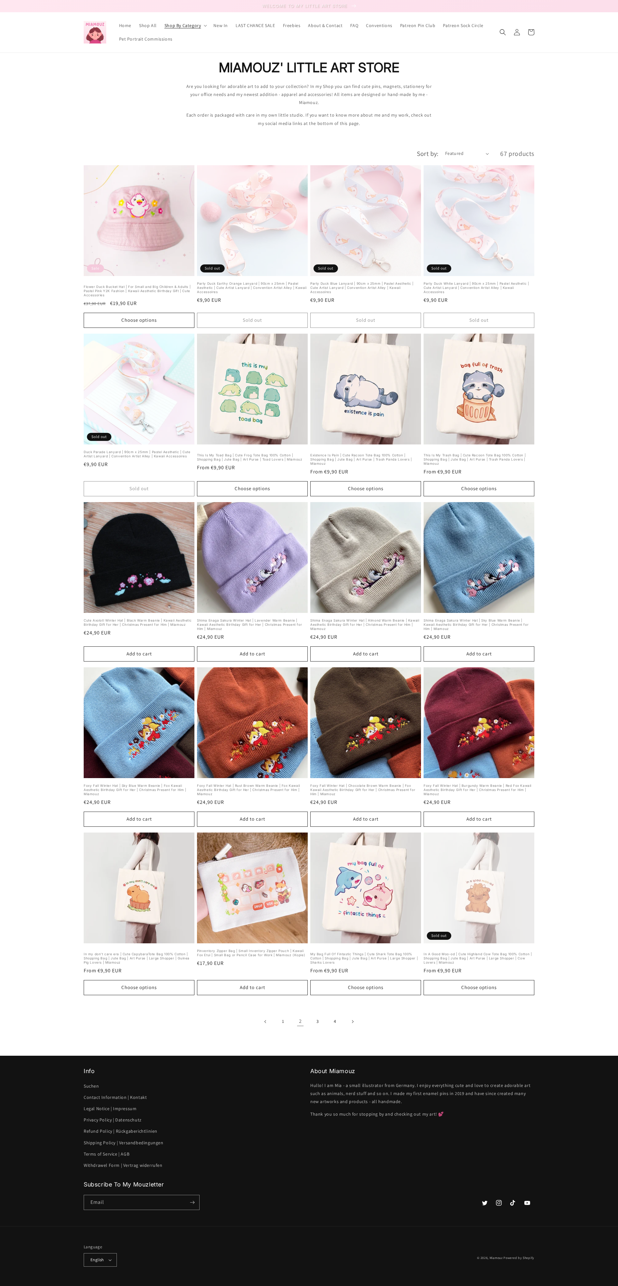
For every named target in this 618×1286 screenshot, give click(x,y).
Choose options (139, 320)
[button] (185, 25)
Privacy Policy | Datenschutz (113, 1120)
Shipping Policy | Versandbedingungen (124, 1143)
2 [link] (300, 1021)
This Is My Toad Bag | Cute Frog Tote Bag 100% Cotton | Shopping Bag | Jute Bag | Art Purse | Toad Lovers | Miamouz (249, 457)
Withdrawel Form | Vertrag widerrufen (123, 1165)
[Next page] (352, 1022)
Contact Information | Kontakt (115, 1097)
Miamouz (496, 1258)
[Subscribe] (192, 1202)
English (97, 1259)
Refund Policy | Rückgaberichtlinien (120, 1131)
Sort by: (428, 153)
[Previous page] (265, 1022)
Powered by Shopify (518, 1258)
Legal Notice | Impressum (110, 1108)
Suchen (91, 1086)
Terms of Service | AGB (106, 1154)
